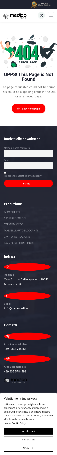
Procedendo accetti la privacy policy (22, 175)
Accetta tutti (28, 431)
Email (7, 160)
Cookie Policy (19, 423)
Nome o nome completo (17, 147)
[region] (28, 424)
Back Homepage (30, 108)
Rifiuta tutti (28, 448)
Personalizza (28, 439)
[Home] (16, 380)
